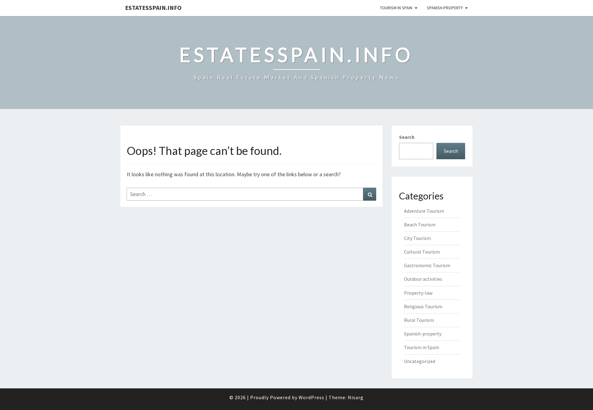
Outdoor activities (423, 279)
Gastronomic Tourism (427, 265)
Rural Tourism (419, 320)
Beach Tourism (419, 224)
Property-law (418, 293)
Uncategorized (419, 361)
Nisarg (356, 397)
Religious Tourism (423, 306)
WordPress (311, 397)
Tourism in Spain (396, 8)
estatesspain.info (153, 7)
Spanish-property (445, 8)
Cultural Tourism (422, 252)
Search (406, 137)
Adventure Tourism (424, 211)
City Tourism (417, 238)
